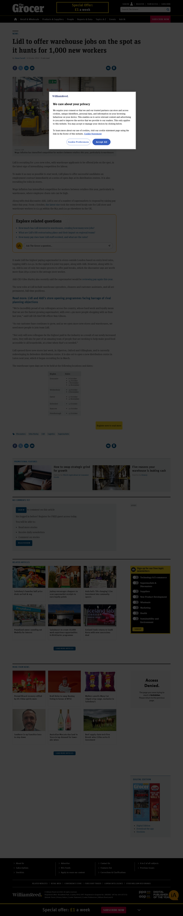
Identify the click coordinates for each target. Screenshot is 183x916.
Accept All (101, 141)
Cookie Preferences (78, 141)
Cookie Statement (93, 133)
